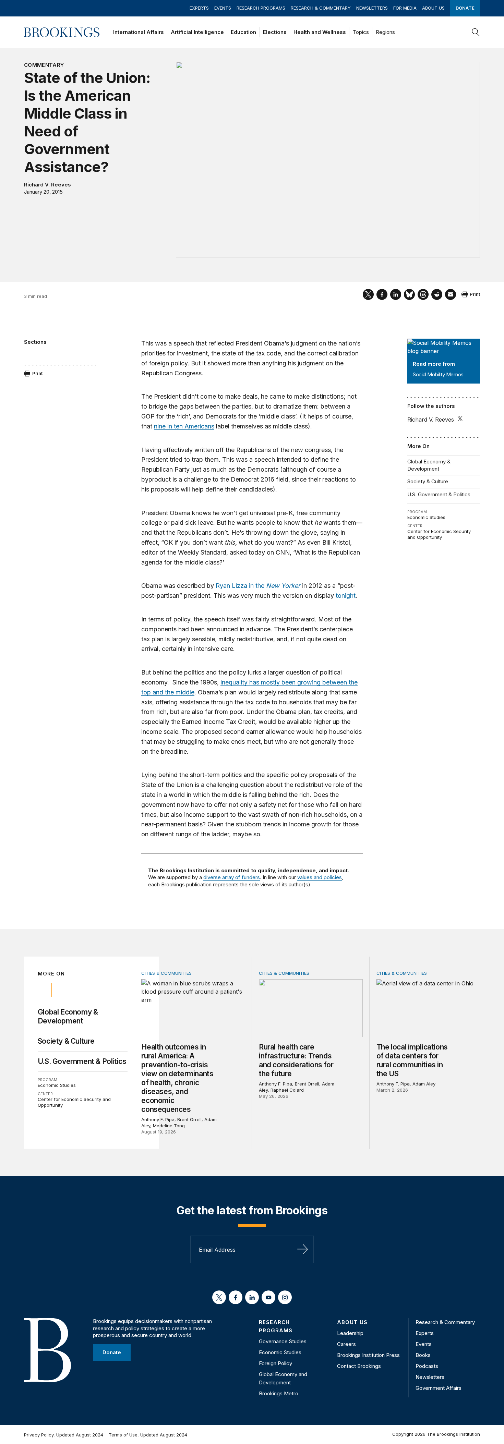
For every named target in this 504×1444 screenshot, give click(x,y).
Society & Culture (427, 481)
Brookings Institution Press (368, 1355)
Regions (385, 32)
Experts (199, 8)
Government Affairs (438, 1388)
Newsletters (372, 8)
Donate (465, 8)
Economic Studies (426, 517)
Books (423, 1355)
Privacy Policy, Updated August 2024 (63, 1434)
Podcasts (427, 1366)
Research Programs (261, 8)
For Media (405, 8)
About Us (433, 8)
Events (222, 8)
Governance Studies (283, 1341)
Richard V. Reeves (47, 184)
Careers (346, 1344)
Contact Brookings (359, 1366)
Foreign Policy (275, 1363)
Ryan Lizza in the (258, 585)
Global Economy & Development (429, 465)
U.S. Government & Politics (438, 494)
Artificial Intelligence (197, 32)
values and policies (319, 877)
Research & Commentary (321, 8)
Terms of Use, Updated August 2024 (148, 1434)
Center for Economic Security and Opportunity (439, 534)
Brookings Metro (278, 1393)
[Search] (476, 32)
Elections (275, 32)
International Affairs (138, 32)
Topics (361, 32)
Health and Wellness (319, 32)
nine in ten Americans (184, 426)
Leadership (350, 1333)
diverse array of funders (231, 877)
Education (243, 32)
